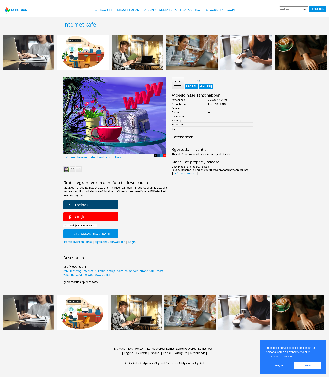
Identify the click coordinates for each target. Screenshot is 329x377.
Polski (167, 353)
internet (88, 271)
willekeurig (168, 9)
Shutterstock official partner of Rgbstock (145, 363)
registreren (318, 9)
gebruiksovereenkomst (191, 348)
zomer (106, 275)
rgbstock (19, 10)
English (128, 353)
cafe (66, 271)
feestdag (75, 271)
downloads (103, 157)
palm (120, 271)
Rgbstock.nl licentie (189, 149)
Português (180, 353)
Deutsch (141, 353)
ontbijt (111, 271)
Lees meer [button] (287, 356)
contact (195, 9)
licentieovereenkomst (160, 348)
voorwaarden (188, 173)
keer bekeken (79, 157)
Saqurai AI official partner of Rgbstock (185, 363)
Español (155, 353)
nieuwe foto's (128, 9)
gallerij (206, 86)
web (90, 275)
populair (149, 9)
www (98, 275)
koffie (101, 271)
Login (230, 9)
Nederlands (197, 353)
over (211, 348)
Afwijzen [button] (279, 365)
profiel (191, 86)
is (96, 271)
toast (160, 271)
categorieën (104, 9)
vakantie (68, 275)
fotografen (214, 9)
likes (118, 157)
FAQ (183, 9)
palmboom (131, 271)
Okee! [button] (307, 365)
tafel (152, 271)
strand (144, 271)
